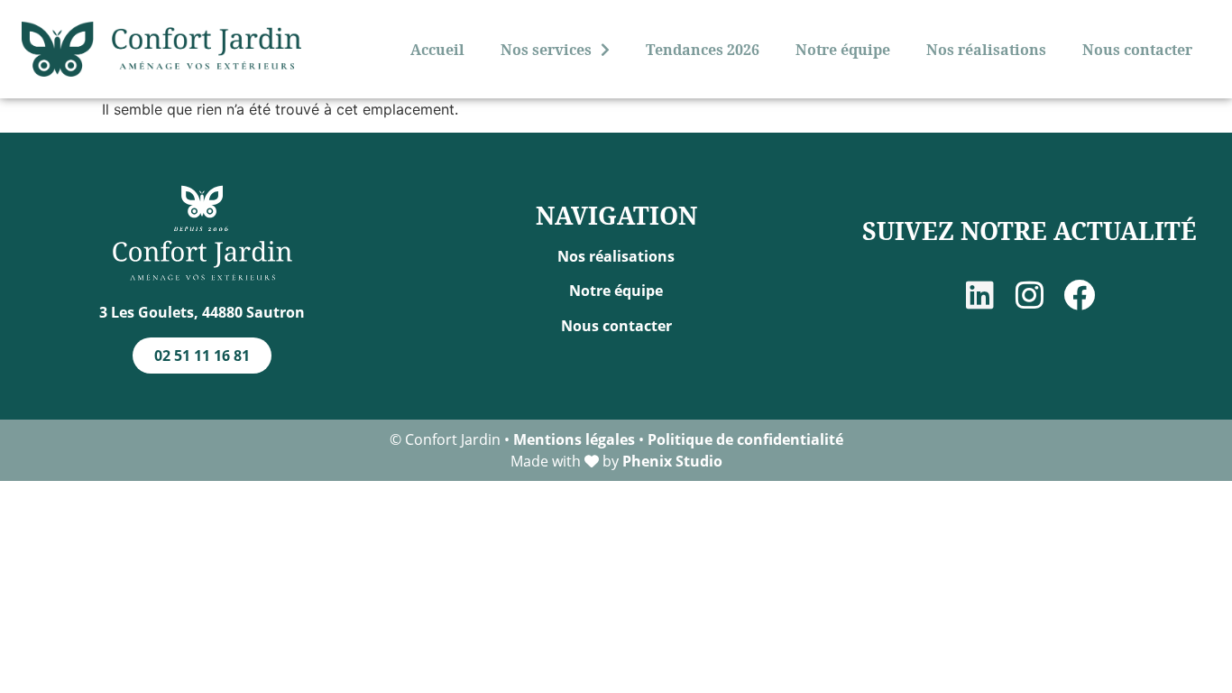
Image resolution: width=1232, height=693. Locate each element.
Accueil (437, 50)
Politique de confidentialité (745, 439)
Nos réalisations (986, 50)
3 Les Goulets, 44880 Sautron (202, 312)
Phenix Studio (672, 461)
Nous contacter (1137, 50)
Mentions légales (574, 439)
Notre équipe (842, 50)
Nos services (546, 50)
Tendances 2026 (702, 50)
